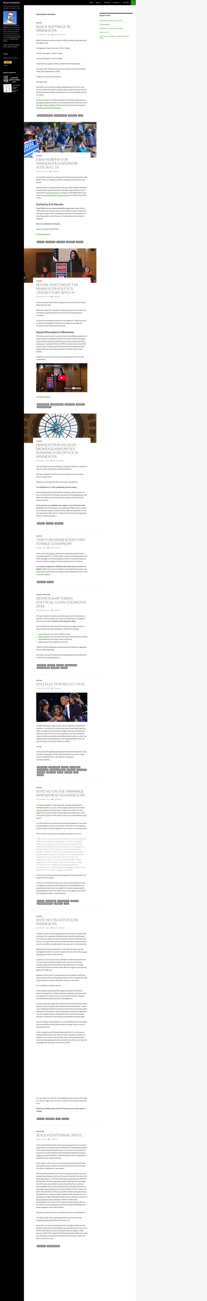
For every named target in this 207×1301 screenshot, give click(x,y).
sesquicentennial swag (44, 1220)
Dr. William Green (42, 102)
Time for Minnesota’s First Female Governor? (61, 541)
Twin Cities (46, 594)
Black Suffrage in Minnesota (53, 28)
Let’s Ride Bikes (105, 24)
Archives (107, 2)
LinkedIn (17, 45)
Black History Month (45, 115)
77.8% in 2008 (42, 965)
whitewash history (43, 1179)
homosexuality (63, 901)
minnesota (72, 115)
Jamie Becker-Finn (57, 404)
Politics (39, 156)
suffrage (68, 772)
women (50, 582)
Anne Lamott (42, 767)
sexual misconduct (44, 407)
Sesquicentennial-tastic (59, 1135)
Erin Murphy (57, 177)
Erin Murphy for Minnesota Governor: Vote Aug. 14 (57, 163)
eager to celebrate (69, 1179)
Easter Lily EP (104, 32)
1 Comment (56, 296)
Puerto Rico (51, 772)
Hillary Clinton (43, 642)
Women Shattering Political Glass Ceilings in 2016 (61, 602)
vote (80, 115)
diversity (41, 523)
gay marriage (75, 767)
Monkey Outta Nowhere (13, 37)
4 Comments (53, 1139)
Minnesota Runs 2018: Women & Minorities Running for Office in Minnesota (57, 451)
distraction (49, 754)
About (98, 2)
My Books (116, 2)
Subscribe (126, 2)
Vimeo (9, 47)
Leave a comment (59, 34)
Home (91, 2)
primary (79, 242)
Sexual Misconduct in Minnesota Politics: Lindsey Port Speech (57, 288)
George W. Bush (43, 769)
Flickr (4, 47)
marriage (75, 901)
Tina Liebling (49, 553)
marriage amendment (58, 769)
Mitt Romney (82, 769)
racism (60, 772)
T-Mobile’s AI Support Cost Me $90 (111, 28)
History (39, 23)
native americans (53, 1246)
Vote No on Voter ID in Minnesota (57, 922)
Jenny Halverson (44, 634)
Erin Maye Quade (43, 404)
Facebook (11, 45)
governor (61, 242)
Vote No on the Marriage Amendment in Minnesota (60, 793)
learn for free (56, 1158)
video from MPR (48, 1032)
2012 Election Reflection (60, 684)
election (41, 242)
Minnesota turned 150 (67, 1145)
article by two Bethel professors (61, 833)
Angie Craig (42, 637)
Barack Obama (54, 767)
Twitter (5, 45)
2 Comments (55, 171)
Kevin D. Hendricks (11, 2)
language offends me (43, 810)
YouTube (14, 47)
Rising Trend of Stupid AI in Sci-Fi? (111, 21)
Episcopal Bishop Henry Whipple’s (48, 1199)
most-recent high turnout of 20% (56, 195)
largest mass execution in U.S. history (52, 1189)
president (41, 772)
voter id (65, 1118)
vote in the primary (53, 193)
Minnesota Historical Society (49, 108)
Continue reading (43, 234)
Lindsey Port (70, 404)
